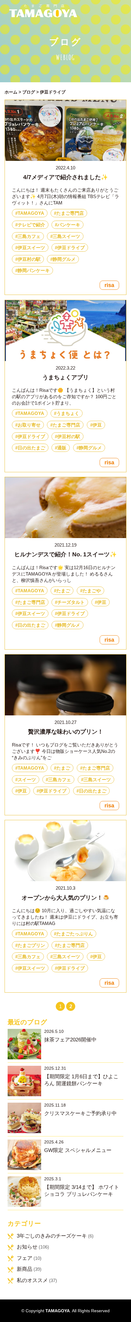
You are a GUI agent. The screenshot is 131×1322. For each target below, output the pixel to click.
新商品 (24, 1269)
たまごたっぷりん (74, 933)
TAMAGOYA (31, 213)
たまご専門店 (70, 213)
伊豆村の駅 (29, 259)
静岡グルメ (64, 259)
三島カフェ (29, 236)
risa (109, 285)
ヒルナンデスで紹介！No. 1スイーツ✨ (65, 554)
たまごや (92, 590)
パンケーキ (68, 224)
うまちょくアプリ (65, 377)
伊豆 (97, 424)
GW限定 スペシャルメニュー (78, 1150)
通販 (61, 447)
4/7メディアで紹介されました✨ (65, 177)
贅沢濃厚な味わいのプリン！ (65, 731)
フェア (24, 1258)
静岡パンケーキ (34, 270)
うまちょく (67, 413)
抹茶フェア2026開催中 (70, 1040)
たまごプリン (31, 945)
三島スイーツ (66, 236)
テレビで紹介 (31, 224)
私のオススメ (32, 1280)
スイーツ (27, 779)
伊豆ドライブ (71, 247)
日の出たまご (31, 447)
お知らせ (27, 1247)
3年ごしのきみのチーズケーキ (52, 1236)
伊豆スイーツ (31, 247)
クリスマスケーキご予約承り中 (80, 1113)
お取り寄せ (29, 424)
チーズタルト (71, 602)
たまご (63, 590)
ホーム (11, 92)
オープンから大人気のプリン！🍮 (66, 898)
